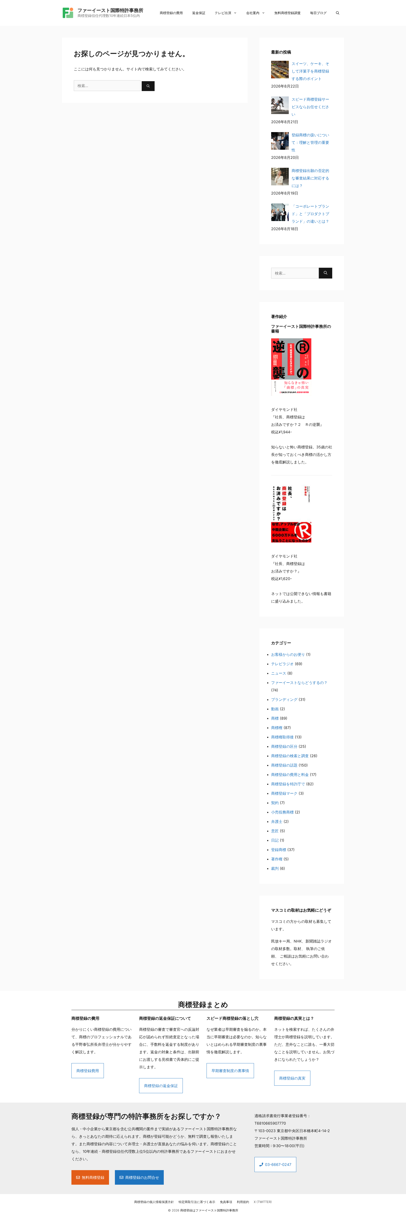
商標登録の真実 (292, 1078)
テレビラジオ (282, 663)
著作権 (276, 859)
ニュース (278, 673)
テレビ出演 (223, 13)
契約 (275, 802)
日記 (275, 840)
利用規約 (243, 1202)
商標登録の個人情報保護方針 (154, 1202)
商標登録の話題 (284, 765)
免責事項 (226, 1202)
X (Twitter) (263, 1202)
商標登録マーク (284, 793)
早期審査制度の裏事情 (230, 1070)
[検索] (148, 86)
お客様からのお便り (288, 654)
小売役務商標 (282, 812)
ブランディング (284, 699)
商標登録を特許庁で (288, 784)
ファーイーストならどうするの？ (299, 682)
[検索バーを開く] (337, 13)
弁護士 (276, 821)
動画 (275, 708)
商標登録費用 (87, 1070)
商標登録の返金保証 (161, 1085)
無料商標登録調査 (287, 13)
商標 (275, 718)
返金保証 (198, 13)
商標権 (276, 727)
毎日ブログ (318, 13)
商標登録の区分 (284, 746)
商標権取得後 (282, 737)
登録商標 (278, 849)
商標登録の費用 (171, 13)
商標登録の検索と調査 (290, 755)
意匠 (275, 831)
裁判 (275, 868)
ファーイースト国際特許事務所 (110, 10)
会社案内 (252, 13)
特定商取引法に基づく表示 (197, 1202)
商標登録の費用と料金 (290, 774)
